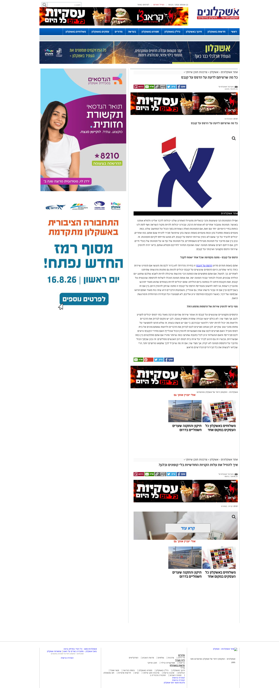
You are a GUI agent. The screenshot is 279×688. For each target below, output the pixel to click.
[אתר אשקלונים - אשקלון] (225, 649)
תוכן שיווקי (152, 662)
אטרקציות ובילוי (168, 662)
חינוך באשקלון (194, 31)
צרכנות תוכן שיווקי (196, 72)
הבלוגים (181, 672)
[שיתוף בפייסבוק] (181, 88)
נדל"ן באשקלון (172, 31)
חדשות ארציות (124, 672)
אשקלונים (229, 119)
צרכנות (171, 657)
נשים (137, 672)
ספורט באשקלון (150, 31)
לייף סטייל (180, 660)
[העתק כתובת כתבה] (160, 88)
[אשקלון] (218, 18)
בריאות (182, 662)
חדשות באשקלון (216, 31)
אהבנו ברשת (168, 672)
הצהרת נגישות (178, 677)
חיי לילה (181, 657)
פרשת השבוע (148, 657)
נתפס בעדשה (128, 670)
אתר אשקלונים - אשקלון (223, 72)
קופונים (224, 506)
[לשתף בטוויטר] (171, 88)
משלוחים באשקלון (76, 31)
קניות (230, 506)
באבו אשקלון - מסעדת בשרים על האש (80, 651)
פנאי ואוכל (114, 670)
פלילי (182, 668)
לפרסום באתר (143, 4)
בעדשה (132, 31)
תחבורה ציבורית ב (158, 675)
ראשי (234, 31)
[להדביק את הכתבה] (148, 361)
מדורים (119, 31)
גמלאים (161, 657)
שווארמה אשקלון (54, 651)
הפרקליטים (133, 657)
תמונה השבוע (176, 675)
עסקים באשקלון (100, 31)
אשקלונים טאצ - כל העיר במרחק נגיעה (80, 649)
